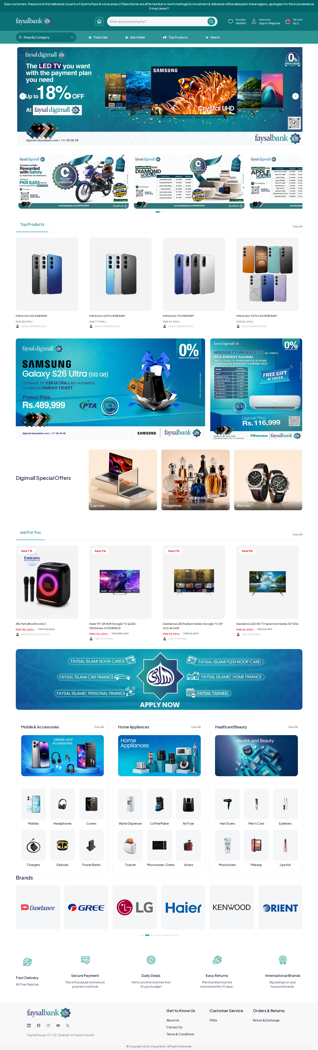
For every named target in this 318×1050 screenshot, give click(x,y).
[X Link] (67, 1025)
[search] (157, 21)
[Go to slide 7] (159, 935)
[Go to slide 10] (167, 935)
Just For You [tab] (30, 532)
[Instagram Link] (48, 1026)
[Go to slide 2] (143, 935)
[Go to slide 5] (152, 935)
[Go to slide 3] (145, 935)
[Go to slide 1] (140, 935)
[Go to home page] (99, 21)
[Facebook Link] (38, 1026)
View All (297, 226)
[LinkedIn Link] (29, 1026)
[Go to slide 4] (148, 935)
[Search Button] (211, 21)
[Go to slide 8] (161, 935)
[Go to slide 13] (174, 935)
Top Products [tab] (32, 224)
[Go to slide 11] (169, 935)
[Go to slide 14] (177, 935)
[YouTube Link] (58, 1026)
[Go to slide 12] (172, 935)
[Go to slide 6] (156, 935)
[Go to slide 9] (164, 935)
